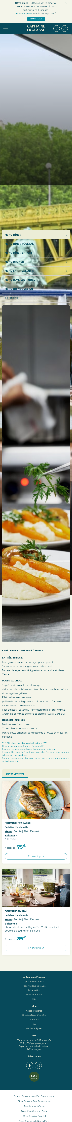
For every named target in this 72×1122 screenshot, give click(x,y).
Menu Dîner (13, 234)
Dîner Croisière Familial (34, 1116)
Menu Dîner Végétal (19, 243)
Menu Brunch (14, 261)
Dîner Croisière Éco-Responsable (34, 1101)
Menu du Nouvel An (19, 288)
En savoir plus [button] (36, 856)
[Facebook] (29, 1065)
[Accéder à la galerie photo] (66, 590)
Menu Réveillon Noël (20, 279)
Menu (8, 831)
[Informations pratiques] (57, 28)
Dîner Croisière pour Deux (34, 1111)
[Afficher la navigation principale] (14, 28)
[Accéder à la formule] (36, 800)
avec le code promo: (36, 13)
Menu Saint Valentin (19, 270)
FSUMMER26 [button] (36, 19)
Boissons (10, 835)
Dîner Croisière (15, 773)
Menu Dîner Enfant (18, 252)
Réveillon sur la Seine (34, 1106)
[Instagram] (38, 1065)
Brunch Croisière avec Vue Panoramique (34, 1096)
